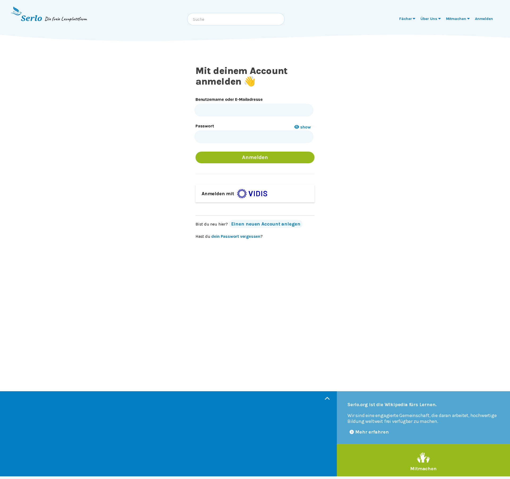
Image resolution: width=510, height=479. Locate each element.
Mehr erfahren (372, 432)
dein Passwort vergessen (235, 236)
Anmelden (255, 157)
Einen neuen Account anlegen (265, 224)
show (305, 127)
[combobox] (236, 19)
